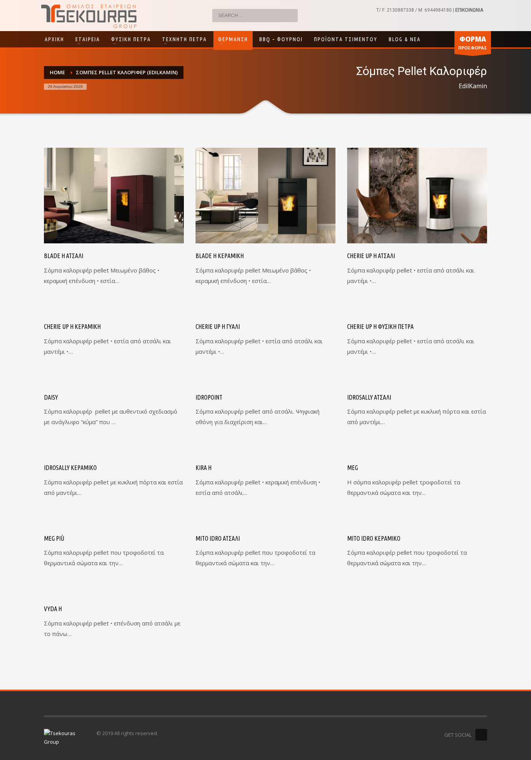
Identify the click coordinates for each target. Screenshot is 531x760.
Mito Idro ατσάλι (218, 538)
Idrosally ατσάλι (369, 397)
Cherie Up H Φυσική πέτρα (380, 326)
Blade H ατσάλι (63, 255)
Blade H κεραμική (220, 255)
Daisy (51, 397)
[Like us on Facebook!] (481, 735)
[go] (290, 15)
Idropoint (209, 397)
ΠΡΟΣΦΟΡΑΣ (472, 43)
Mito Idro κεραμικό (373, 538)
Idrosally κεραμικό (70, 467)
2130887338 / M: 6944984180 (419, 10)
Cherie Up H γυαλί (218, 326)
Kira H (203, 467)
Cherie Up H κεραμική (72, 326)
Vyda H (53, 608)
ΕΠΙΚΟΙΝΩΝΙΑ (469, 10)
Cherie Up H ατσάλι (371, 255)
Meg (352, 467)
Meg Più (54, 538)
